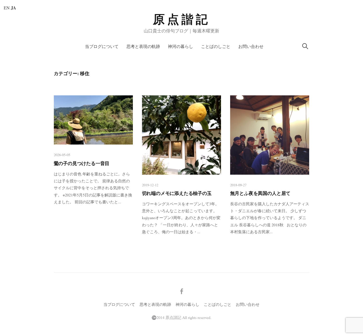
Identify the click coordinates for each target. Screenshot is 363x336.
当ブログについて (102, 46)
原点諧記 (181, 19)
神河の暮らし (180, 46)
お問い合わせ (250, 46)
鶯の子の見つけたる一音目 (82, 163)
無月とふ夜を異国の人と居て (260, 193)
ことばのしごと (215, 46)
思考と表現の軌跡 (143, 46)
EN (7, 8)
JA (13, 7)
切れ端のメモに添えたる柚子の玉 (177, 193)
